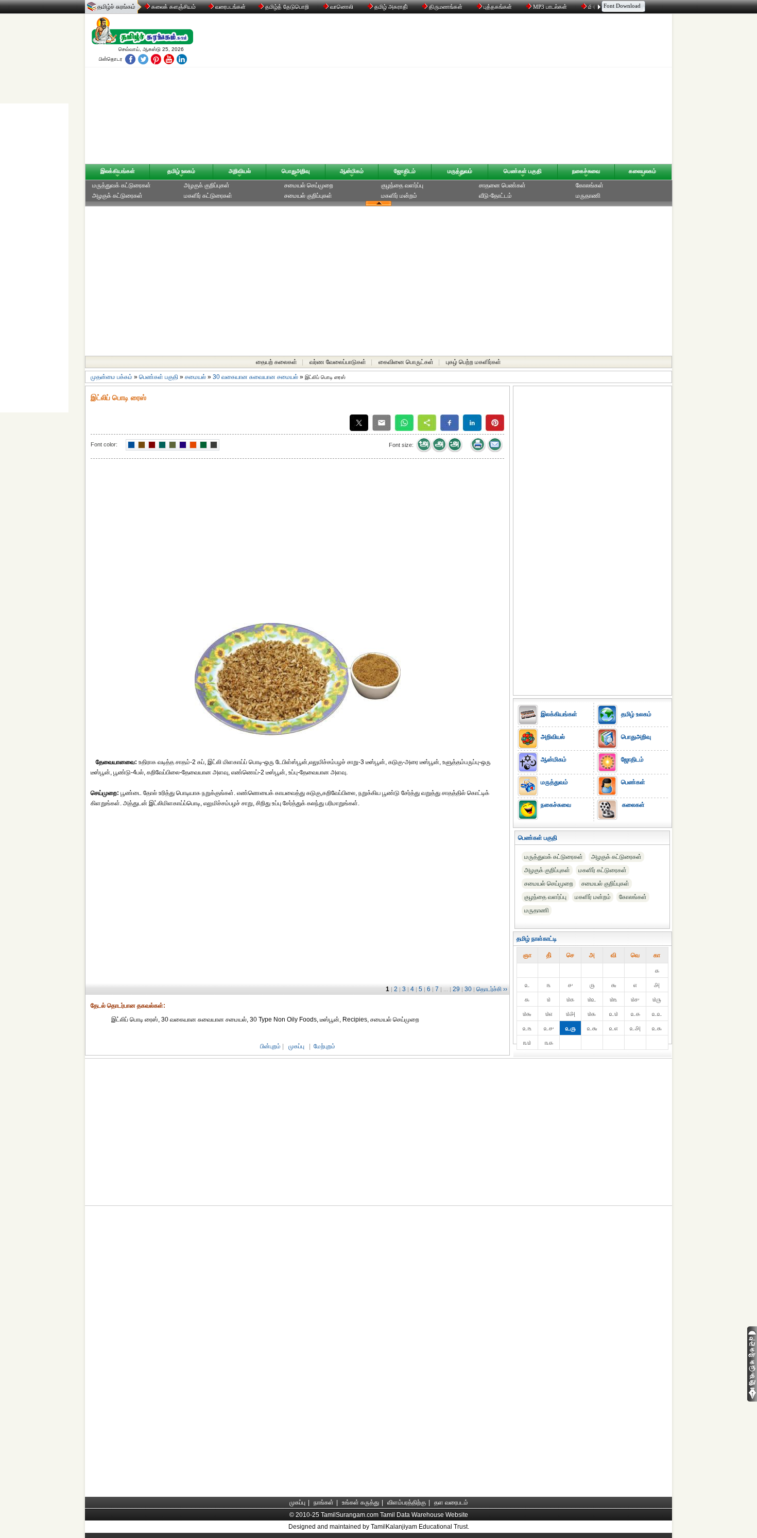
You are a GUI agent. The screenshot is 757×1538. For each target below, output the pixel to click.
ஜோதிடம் (405, 171)
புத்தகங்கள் (497, 7)
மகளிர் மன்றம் (399, 195)
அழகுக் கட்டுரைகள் (117, 195)
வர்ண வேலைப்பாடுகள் (337, 362)
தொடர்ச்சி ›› (491, 989)
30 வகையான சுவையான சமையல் (255, 377)
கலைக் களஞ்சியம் (173, 7)
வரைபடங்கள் (230, 7)
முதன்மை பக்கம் (111, 377)
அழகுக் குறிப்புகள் (207, 185)
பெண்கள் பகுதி (523, 171)
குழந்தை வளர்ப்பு (402, 185)
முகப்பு (296, 1046)
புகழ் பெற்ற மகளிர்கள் (473, 362)
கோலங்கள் (590, 185)
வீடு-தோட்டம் (495, 195)
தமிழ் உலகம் (181, 171)
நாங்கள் (324, 1502)
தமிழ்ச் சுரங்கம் (116, 6)
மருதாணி (588, 195)
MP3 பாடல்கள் (550, 7)
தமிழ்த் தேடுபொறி (287, 7)
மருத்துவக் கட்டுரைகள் (121, 185)
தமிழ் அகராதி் (391, 7)
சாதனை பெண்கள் (502, 185)
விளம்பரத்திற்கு (406, 1502)
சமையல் (195, 377)
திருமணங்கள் (445, 7)
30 (468, 989)
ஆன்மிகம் (352, 171)
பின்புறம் (270, 1046)
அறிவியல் (240, 171)
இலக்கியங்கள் (117, 171)
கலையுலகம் (642, 171)
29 (456, 989)
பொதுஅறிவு (295, 171)
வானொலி (342, 7)
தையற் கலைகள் (276, 362)
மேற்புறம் (324, 1046)
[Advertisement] (476, 91)
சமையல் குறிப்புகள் (308, 195)
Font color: (104, 444)
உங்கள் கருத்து (360, 1502)
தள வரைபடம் (451, 1502)
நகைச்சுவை (586, 171)
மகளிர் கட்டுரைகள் (208, 195)
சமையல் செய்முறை (308, 185)
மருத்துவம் (460, 171)
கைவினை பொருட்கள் (406, 362)
